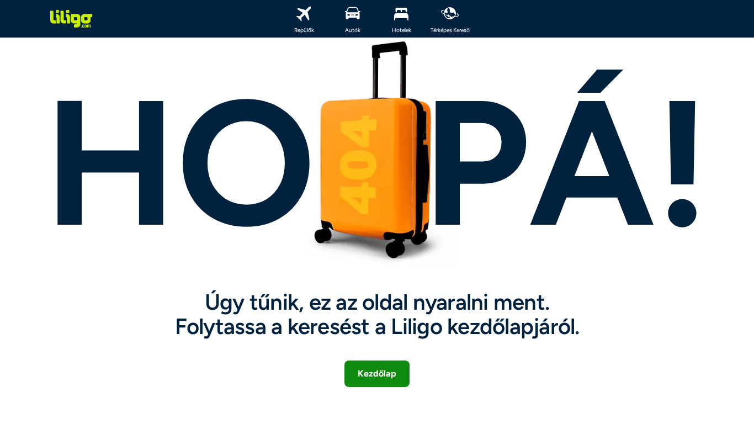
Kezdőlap (377, 373)
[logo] (71, 19)
